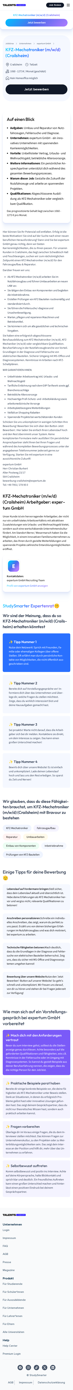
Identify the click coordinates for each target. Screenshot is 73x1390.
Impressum (9, 1238)
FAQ (5, 1246)
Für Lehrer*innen (12, 1316)
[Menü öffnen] (68, 5)
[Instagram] (28, 1367)
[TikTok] (36, 1367)
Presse (7, 1262)
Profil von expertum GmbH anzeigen (27, 586)
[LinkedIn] (53, 1367)
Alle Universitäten (13, 1332)
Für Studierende (12, 1284)
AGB (5, 1254)
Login (6, 1230)
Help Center (10, 1346)
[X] (44, 1367)
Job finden (55, 5)
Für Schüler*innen (13, 1292)
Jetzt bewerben (37, 22)
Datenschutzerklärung (51, 1382)
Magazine (9, 1270)
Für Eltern (8, 1324)
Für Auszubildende (14, 1300)
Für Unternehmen (13, 1308)
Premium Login (12, 1354)
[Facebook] (20, 1367)
